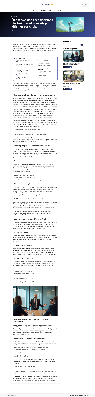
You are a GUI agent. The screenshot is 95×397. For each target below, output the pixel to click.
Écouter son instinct (43, 60)
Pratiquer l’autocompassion (23, 67)
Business (14, 30)
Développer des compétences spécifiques (23, 71)
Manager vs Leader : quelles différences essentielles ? (71, 63)
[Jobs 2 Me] (47, 4)
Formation (68, 72)
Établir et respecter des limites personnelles (24, 74)
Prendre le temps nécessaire (45, 65)
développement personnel (29, 100)
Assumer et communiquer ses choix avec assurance (45, 68)
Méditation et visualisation (45, 63)
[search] (83, 5)
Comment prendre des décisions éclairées (23, 78)
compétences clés (33, 87)
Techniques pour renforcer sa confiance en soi (24, 65)
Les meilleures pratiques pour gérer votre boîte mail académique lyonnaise (73, 85)
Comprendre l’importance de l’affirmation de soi (22, 61)
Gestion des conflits (43, 75)
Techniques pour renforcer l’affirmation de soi (45, 72)
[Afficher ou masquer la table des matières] (40, 58)
